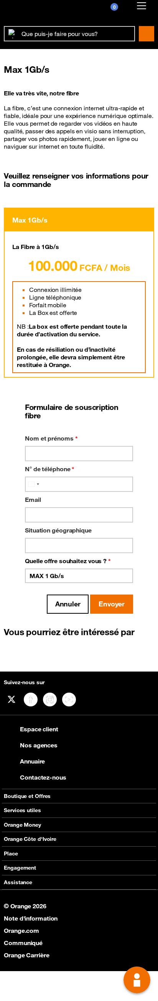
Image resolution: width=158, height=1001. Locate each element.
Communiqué (23, 943)
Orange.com (21, 930)
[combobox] (33, 484)
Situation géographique (58, 530)
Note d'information (31, 918)
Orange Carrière (26, 955)
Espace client (39, 729)
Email (33, 499)
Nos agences (39, 745)
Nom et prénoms (51, 438)
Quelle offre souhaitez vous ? (68, 561)
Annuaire (32, 761)
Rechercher (146, 33)
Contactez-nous (43, 777)
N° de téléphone (49, 469)
